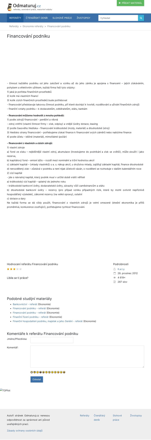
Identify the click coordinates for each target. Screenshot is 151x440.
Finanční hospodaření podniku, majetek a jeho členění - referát (48, 321)
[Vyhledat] (141, 18)
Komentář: (12, 347)
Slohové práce (62, 17)
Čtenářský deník (37, 17)
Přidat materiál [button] (132, 2)
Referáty (15, 17)
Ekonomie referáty (33, 26)
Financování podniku (58, 26)
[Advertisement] (75, 60)
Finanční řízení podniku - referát (31, 316)
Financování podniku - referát (29, 308)
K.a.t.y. (121, 269)
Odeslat (36, 379)
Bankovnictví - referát (25, 304)
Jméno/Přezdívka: (17, 338)
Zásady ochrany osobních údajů (24, 430)
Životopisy (83, 17)
